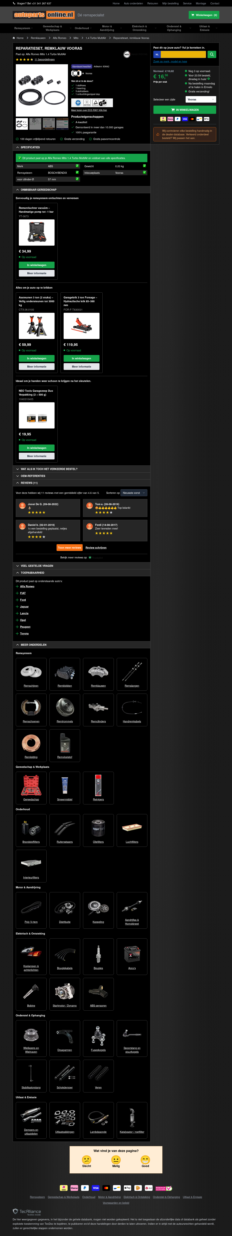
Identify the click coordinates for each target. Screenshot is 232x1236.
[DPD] (149, 1188)
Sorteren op (113, 493)
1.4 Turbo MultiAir (96, 38)
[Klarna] (74, 1188)
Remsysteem (37, 1197)
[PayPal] (85, 1188)
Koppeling (98, 922)
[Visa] (96, 1188)
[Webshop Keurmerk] (164, 1189)
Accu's (132, 968)
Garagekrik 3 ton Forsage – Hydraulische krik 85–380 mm (80, 301)
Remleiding (31, 757)
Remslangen (132, 685)
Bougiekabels (64, 968)
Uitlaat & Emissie (192, 1197)
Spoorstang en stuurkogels (132, 1050)
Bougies (98, 968)
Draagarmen (64, 1050)
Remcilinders (98, 721)
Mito (76, 38)
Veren (98, 1087)
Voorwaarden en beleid (116, 1203)
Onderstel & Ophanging (166, 1197)
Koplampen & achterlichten (31, 968)
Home (116, 3)
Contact (214, 3)
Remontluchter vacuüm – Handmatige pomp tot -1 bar (36, 209)
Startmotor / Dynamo (65, 1005)
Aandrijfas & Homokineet (132, 921)
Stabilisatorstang (31, 1087)
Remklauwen (38, 38)
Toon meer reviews (69, 547)
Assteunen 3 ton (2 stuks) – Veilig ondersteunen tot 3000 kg (36, 301)
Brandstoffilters (31, 842)
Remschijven (31, 685)
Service (187, 3)
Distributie (65, 922)
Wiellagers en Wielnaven (31, 1050)
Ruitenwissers (65, 842)
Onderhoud (88, 1197)
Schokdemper (65, 1087)
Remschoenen (31, 721)
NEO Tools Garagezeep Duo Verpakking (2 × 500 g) (36, 392)
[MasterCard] (106, 1188)
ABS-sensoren (98, 1005)
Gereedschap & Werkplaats (63, 1197)
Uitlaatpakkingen (64, 1132)
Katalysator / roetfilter (132, 1132)
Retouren (152, 3)
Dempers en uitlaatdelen (31, 1131)
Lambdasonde (98, 1132)
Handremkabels (132, 721)
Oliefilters (98, 842)
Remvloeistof (64, 757)
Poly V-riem (31, 922)
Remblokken (65, 685)
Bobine (31, 1005)
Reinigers (98, 799)
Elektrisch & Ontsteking (137, 1197)
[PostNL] (138, 1188)
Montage (201, 3)
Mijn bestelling (170, 3)
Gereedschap (31, 799)
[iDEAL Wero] (64, 1188)
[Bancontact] (117, 1188)
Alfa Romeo (59, 38)
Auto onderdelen (133, 3)
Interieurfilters (31, 877)
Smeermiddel (64, 799)
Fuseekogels (98, 1050)
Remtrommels (65, 721)
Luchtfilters (132, 842)
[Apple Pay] (127, 1188)
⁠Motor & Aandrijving (109, 1197)
